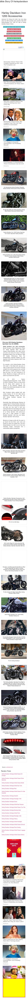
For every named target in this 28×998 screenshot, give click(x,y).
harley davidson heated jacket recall (14, 40)
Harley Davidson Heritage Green (9, 801)
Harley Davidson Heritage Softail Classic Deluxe (13, 834)
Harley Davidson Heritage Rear (9, 788)
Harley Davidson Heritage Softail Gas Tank (12, 785)
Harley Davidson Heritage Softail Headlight (12, 821)
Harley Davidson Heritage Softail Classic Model (13, 782)
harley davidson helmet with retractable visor (14, 27)
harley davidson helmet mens (14, 31)
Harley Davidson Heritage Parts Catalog (11, 827)
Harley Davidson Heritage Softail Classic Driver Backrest (13, 779)
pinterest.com (9, 767)
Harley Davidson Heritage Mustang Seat (11, 810)
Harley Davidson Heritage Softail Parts (11, 813)
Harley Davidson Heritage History (9, 818)
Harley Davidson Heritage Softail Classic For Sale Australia (13, 792)
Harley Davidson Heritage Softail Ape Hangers (13, 804)
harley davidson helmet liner (14, 29)
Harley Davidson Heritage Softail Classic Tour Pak (13, 807)
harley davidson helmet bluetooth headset (14, 36)
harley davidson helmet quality (14, 33)
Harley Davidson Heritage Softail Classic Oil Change (12, 774)
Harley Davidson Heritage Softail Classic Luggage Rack (13, 830)
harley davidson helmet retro (14, 38)
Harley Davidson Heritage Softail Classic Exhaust (13, 824)
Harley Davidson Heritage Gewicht (10, 796)
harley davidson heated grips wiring (14, 42)
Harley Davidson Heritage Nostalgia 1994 (11, 798)
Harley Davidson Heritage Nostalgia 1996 (11, 816)
